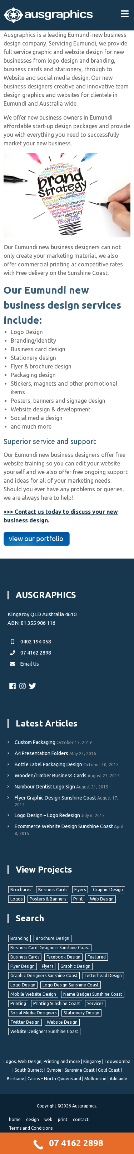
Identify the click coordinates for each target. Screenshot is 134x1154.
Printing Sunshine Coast (56, 1003)
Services (95, 1003)
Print (78, 899)
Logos (16, 899)
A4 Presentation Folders (41, 753)
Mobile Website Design (33, 994)
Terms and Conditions (31, 1128)
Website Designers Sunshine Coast (44, 1031)
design (32, 1119)
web (48, 1119)
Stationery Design (81, 1012)
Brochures (20, 889)
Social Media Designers (33, 1012)
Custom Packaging (35, 742)
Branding (19, 938)
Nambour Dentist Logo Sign (45, 787)
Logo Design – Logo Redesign (47, 815)
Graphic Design (108, 889)
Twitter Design (25, 1022)
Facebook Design (63, 957)
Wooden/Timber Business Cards (50, 775)
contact (81, 1119)
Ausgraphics (84, 1106)
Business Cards (52, 889)
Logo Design (22, 984)
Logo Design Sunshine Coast (71, 984)
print (63, 1119)
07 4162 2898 (35, 653)
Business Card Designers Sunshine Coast (49, 947)
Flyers (80, 889)
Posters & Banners (48, 899)
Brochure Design (52, 938)
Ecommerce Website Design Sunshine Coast (64, 826)
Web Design (102, 899)
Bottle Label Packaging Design (48, 764)
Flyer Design (22, 966)
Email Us (29, 664)
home (15, 1119)
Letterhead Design (103, 975)
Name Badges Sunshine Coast (92, 994)
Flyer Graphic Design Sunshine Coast (55, 798)
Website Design (62, 1022)
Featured (97, 957)
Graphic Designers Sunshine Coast (44, 975)
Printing (18, 1003)
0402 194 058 (35, 641)
